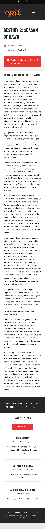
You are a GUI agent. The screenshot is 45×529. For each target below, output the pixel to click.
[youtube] (22, 1)
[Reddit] (37, 403)
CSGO (27, 494)
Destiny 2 (22, 50)
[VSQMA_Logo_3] (13, 9)
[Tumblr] (27, 406)
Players (32, 494)
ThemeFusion (10, 515)
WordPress (22, 518)
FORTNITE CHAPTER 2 (22, 465)
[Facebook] (27, 403)
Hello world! (22, 438)
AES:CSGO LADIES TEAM (22, 490)
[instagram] (26, 1)
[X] (32, 403)
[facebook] (18, 1)
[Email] (34, 406)
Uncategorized (28, 442)
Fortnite (30, 469)
